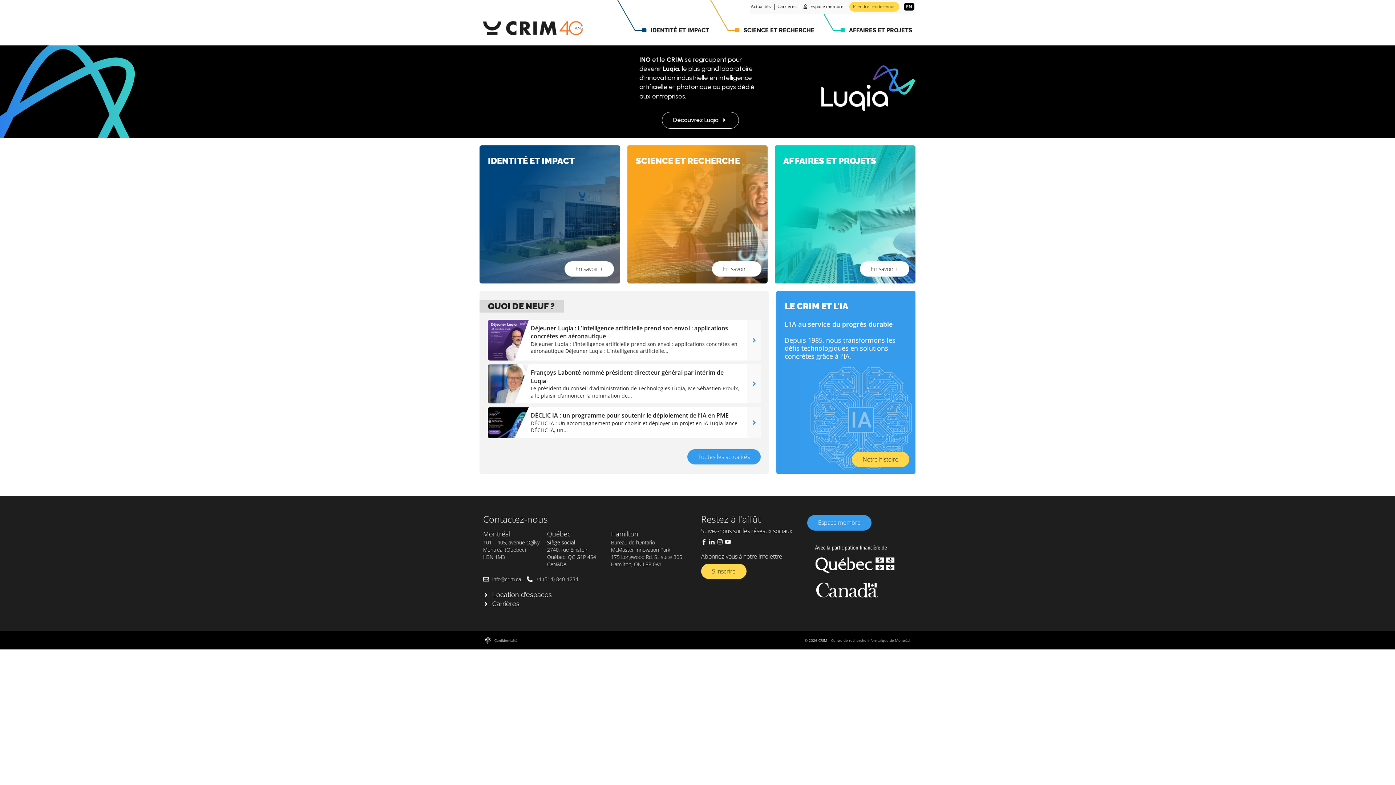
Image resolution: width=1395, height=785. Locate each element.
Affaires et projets (880, 30)
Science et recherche (779, 30)
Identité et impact (680, 30)
